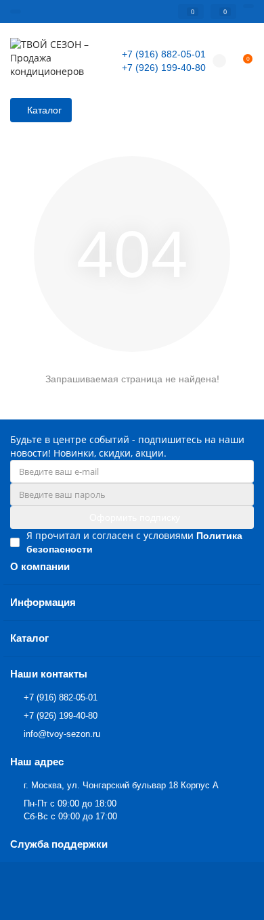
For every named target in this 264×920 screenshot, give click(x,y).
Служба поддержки (59, 844)
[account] (248, 6)
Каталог (29, 638)
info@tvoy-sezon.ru (62, 734)
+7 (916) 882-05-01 (164, 54)
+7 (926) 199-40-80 (164, 67)
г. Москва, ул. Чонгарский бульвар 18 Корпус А (121, 785)
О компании (40, 566)
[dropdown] (15, 11)
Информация (43, 602)
